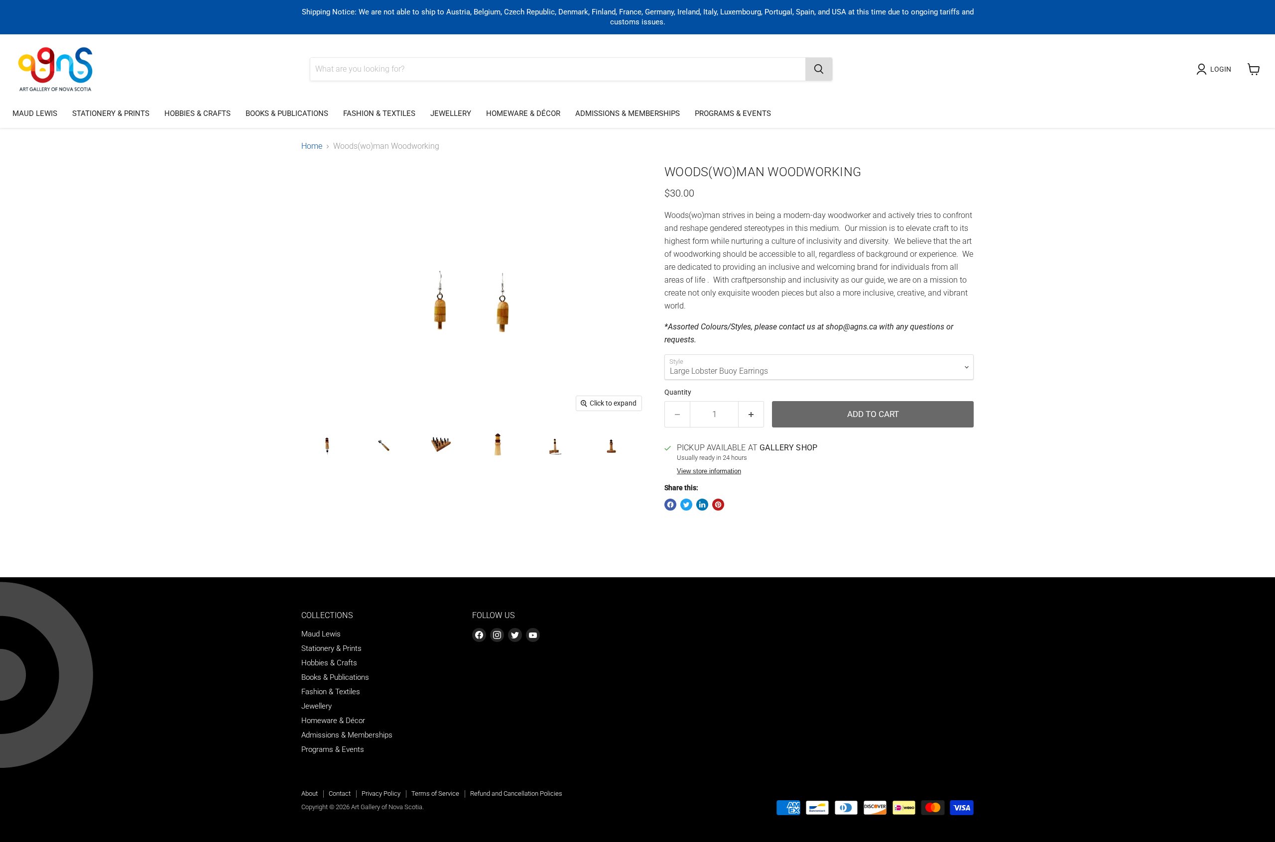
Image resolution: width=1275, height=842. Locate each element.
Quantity (677, 392)
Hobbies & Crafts (197, 113)
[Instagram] (497, 635)
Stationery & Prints (110, 113)
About (309, 793)
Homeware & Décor (523, 113)
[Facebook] (479, 635)
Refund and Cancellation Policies (516, 793)
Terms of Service (435, 793)
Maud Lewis (34, 113)
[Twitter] (515, 635)
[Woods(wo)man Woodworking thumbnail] (327, 445)
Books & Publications (287, 113)
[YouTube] (533, 635)
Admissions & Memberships (627, 113)
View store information (709, 471)
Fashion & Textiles (379, 113)
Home (311, 146)
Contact (340, 793)
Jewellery (450, 113)
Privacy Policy (381, 793)
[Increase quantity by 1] (751, 414)
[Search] (818, 69)
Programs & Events (733, 113)
